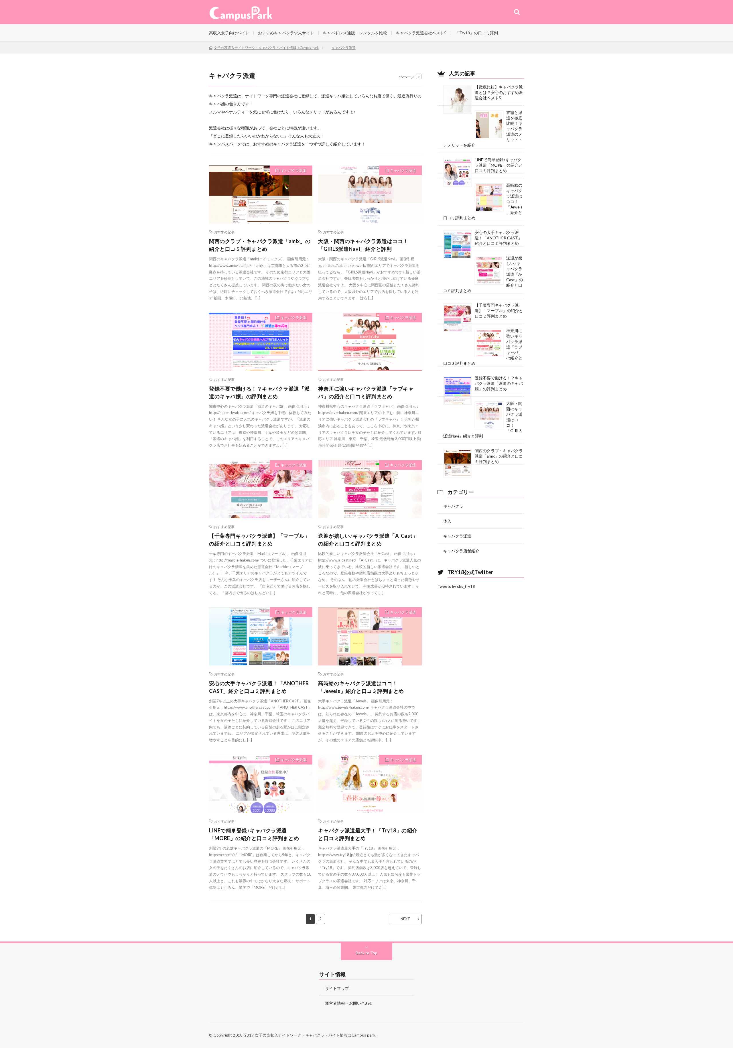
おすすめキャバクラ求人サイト (286, 32)
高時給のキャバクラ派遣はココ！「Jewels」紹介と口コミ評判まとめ (361, 687)
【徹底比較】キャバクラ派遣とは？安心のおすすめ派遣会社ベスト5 (499, 92)
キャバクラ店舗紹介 (461, 550)
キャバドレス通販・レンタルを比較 (355, 32)
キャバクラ (453, 506)
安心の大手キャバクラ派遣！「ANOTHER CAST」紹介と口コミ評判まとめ (259, 687)
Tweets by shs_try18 (456, 586)
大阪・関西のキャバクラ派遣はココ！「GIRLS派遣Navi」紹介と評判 (363, 245)
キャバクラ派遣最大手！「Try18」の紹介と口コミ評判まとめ (367, 834)
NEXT (405, 919)
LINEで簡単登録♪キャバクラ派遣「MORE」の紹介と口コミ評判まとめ (254, 834)
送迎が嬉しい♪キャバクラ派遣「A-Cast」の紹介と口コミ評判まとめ (368, 540)
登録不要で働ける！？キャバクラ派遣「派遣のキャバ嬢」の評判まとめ (259, 392)
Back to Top (366, 952)
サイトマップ (337, 988)
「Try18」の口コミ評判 (476, 32)
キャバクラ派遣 (294, 170)
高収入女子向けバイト (229, 32)
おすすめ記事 (224, 232)
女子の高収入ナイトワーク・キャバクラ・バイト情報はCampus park (315, 1035)
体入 (447, 521)
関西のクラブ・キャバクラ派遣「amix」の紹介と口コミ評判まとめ (260, 245)
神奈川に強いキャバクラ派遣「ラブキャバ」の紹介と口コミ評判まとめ (365, 392)
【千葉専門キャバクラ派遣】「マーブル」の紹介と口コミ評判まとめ (259, 540)
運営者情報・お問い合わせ (349, 1003)
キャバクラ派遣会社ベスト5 (421, 32)
